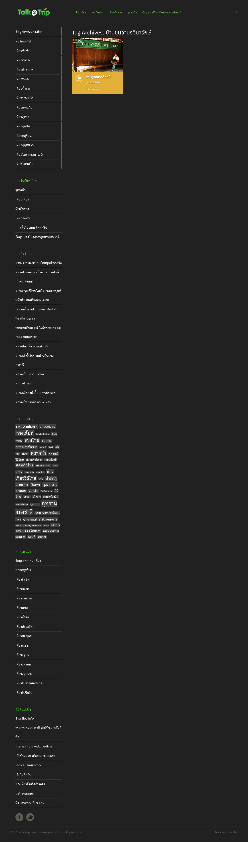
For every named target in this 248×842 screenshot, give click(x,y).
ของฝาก (47, 440)
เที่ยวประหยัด (23, 626)
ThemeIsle (232, 832)
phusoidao (47, 426)
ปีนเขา (35, 485)
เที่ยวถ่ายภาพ (23, 598)
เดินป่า (55, 525)
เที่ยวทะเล (21, 608)
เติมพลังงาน (22, 218)
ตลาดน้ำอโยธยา (34, 459)
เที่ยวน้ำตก (22, 617)
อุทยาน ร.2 (34, 504)
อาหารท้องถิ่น (50, 496)
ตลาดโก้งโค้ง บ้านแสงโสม (31, 346)
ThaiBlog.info (24, 718)
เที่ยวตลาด (22, 589)
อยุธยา (27, 496)
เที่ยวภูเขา (21, 645)
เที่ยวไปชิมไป (23, 693)
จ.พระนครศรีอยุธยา (26, 446)
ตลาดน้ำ (38, 453)
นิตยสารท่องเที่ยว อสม (29, 803)
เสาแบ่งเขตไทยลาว (28, 531)
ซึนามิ (50, 447)
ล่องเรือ (33, 491)
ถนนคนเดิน (29, 472)
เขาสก (46, 526)
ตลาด (25, 453)
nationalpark (26, 426)
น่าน (41, 478)
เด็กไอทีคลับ (23, 775)
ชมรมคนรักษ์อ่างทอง (28, 765)
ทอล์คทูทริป (23, 570)
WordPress (77, 832)
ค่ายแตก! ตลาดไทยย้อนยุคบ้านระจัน (38, 263)
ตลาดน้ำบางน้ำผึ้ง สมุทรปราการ (35, 393)
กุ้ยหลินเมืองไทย (42, 434)
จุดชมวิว (20, 190)
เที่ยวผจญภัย (23, 636)
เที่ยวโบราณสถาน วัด (28, 683)
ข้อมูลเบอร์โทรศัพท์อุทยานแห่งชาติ (37, 237)
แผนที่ (31, 536)
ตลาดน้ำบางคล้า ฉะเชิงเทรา (33, 402)
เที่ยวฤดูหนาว (23, 674)
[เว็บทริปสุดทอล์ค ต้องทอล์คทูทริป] (33, 17)
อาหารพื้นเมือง (22, 504)
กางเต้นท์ (25, 433)
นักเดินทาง (22, 209)
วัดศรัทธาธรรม (46, 491)
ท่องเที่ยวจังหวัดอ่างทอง (30, 784)
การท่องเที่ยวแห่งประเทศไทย (33, 746)
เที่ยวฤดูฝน (22, 655)
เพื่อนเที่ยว (22, 199)
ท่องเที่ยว (40, 472)
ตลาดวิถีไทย (25, 465)
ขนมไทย (31, 440)
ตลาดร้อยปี (50, 459)
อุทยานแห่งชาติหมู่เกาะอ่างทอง (28, 526)
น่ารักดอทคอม (24, 793)
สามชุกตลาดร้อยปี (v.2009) (98, 79)
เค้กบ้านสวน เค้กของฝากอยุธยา (35, 756)
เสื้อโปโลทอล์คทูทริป (33, 227)
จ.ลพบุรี (43, 447)
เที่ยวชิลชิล (22, 579)
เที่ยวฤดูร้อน (23, 664)
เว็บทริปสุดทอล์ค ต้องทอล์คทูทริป (36, 832)
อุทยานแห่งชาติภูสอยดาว (40, 519)
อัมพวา (37, 496)
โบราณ (42, 536)
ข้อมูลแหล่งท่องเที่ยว (28, 560)
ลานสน (21, 491)
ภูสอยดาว (49, 484)
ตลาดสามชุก (43, 465)
